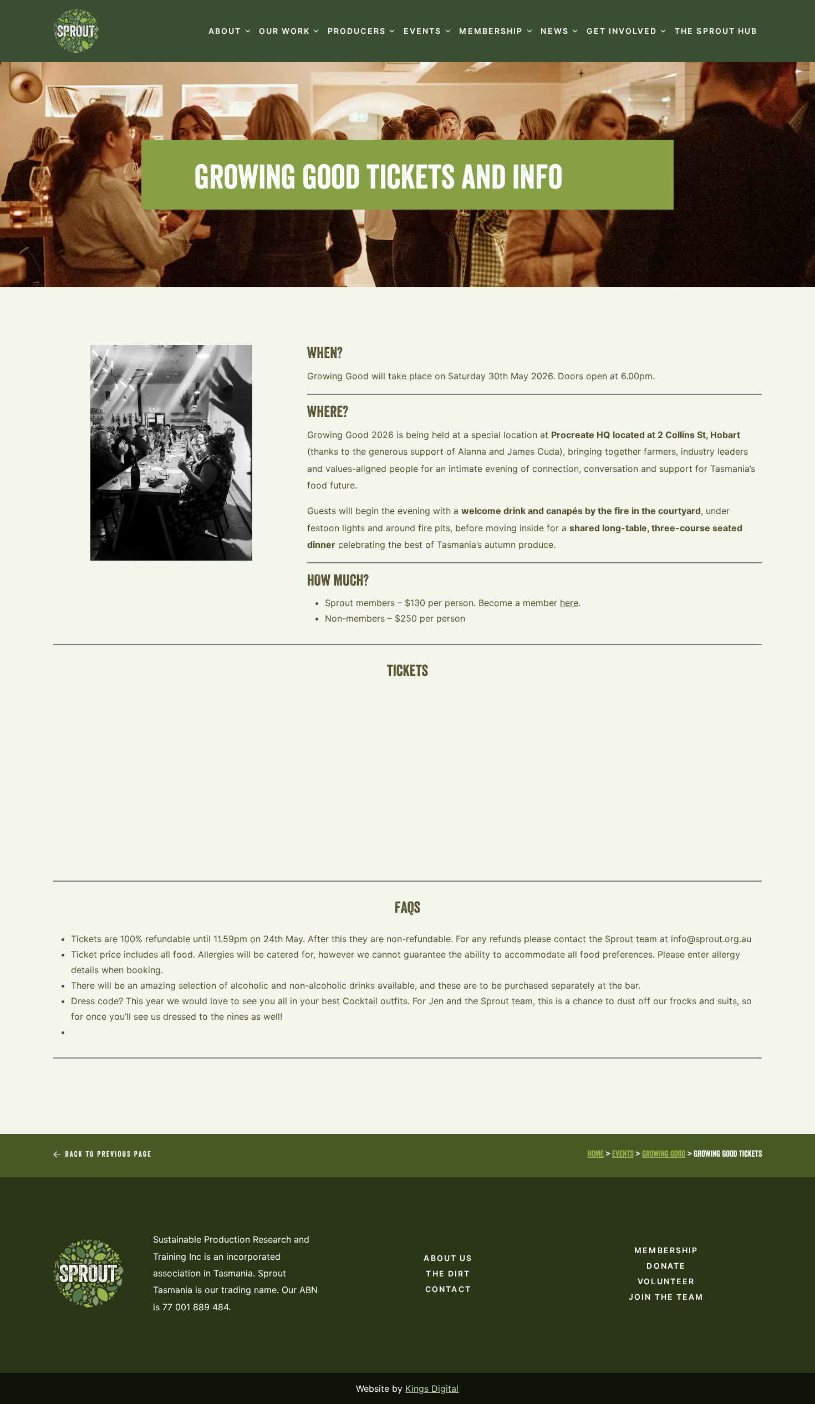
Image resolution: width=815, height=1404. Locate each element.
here (569, 602)
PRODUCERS (357, 30)
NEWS (554, 30)
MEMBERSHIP (491, 30)
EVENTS (423, 30)
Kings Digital (432, 1388)
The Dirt (448, 1273)
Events (623, 1155)
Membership (666, 1250)
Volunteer (666, 1281)
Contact (448, 1289)
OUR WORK (284, 30)
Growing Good (663, 1155)
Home (596, 1155)
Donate (666, 1265)
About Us (448, 1258)
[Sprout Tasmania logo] (76, 31)
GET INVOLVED (622, 30)
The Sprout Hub (716, 30)
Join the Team (666, 1296)
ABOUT (225, 30)
